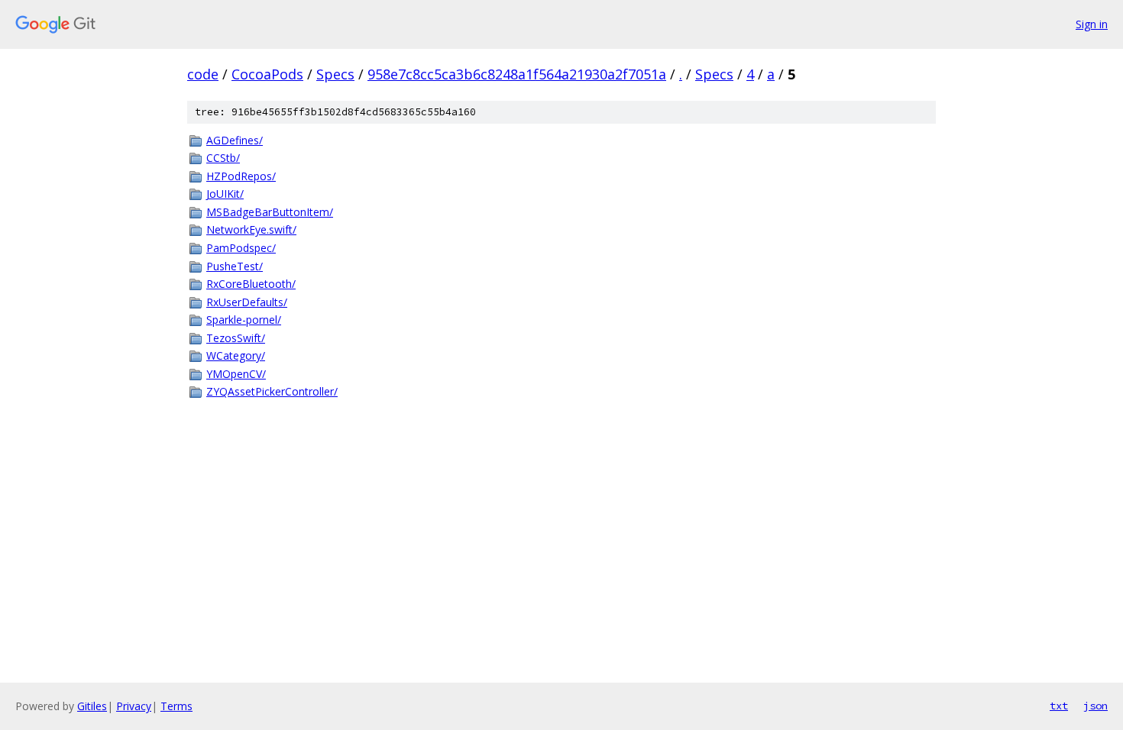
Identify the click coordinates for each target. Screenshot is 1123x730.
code (202, 74)
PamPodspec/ (241, 248)
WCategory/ (235, 355)
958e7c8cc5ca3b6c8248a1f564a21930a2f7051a (516, 74)
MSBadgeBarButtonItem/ (269, 212)
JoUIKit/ (225, 193)
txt (1059, 705)
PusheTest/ (234, 266)
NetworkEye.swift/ (251, 229)
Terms (176, 706)
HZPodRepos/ (241, 176)
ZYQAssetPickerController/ (272, 391)
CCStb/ (223, 157)
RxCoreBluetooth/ (251, 283)
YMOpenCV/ (236, 374)
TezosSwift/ (235, 338)
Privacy (133, 706)
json (1095, 705)
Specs (335, 74)
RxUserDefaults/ (246, 302)
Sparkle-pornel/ (243, 319)
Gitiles (92, 706)
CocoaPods (267, 74)
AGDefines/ (234, 140)
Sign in (1092, 24)
